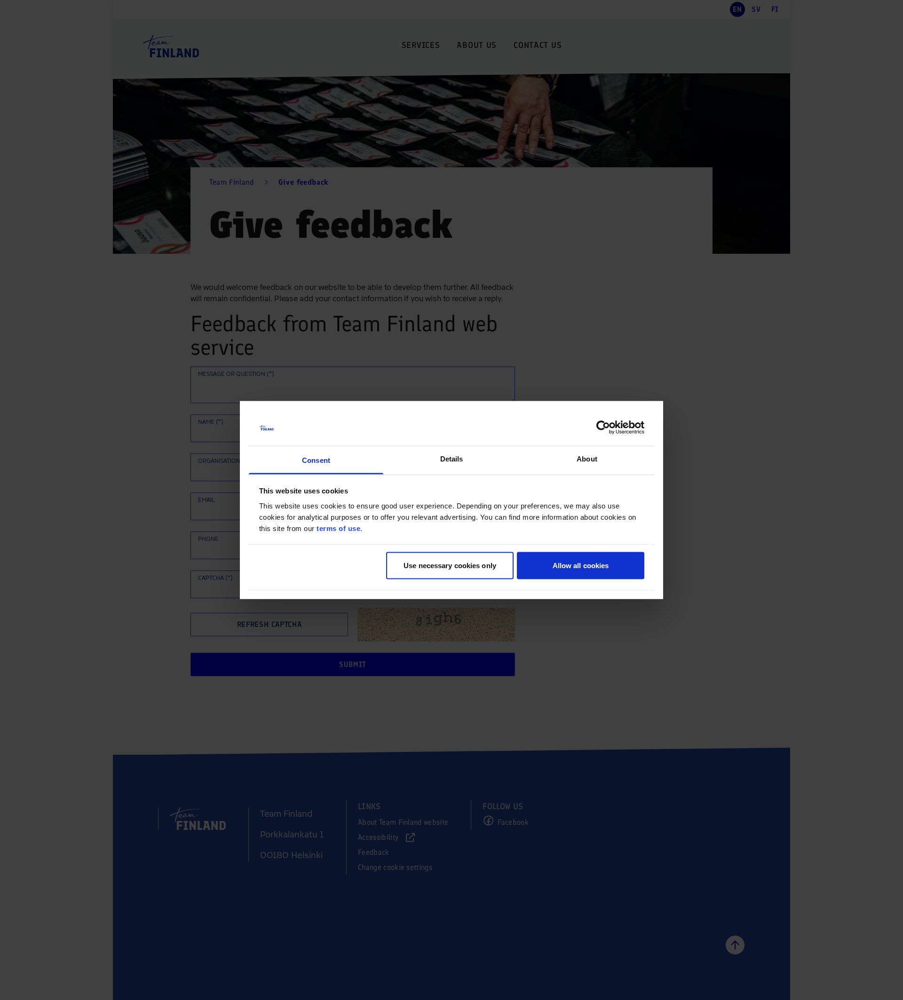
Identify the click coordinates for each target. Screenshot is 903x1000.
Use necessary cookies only (450, 566)
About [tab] (587, 458)
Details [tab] (451, 458)
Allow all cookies (581, 566)
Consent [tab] (316, 460)
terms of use (338, 528)
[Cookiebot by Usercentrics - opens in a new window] (603, 428)
